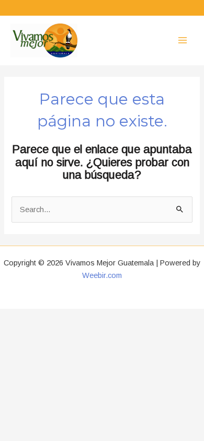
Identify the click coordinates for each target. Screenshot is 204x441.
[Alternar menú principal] (183, 40)
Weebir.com (102, 275)
